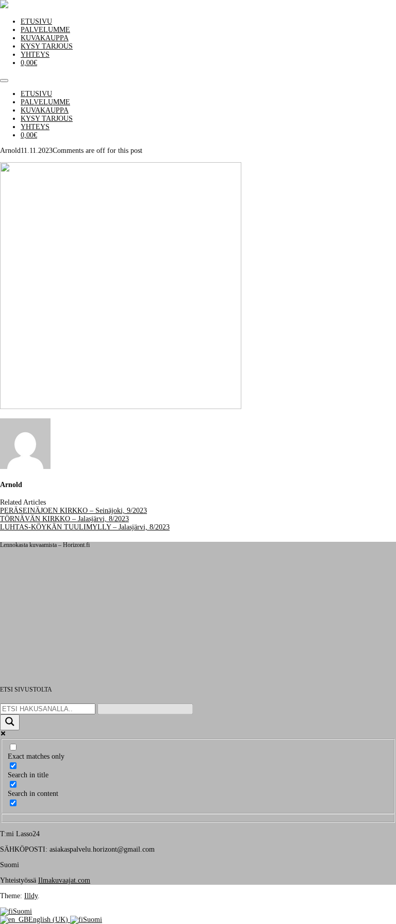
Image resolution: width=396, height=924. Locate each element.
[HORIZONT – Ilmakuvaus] (4, 6)
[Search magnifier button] (10, 722)
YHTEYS (35, 54)
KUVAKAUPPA (45, 38)
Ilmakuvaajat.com (64, 880)
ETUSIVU (36, 21)
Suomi (22, 911)
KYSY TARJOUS (47, 46)
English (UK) (49, 919)
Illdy (31, 896)
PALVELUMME (45, 30)
